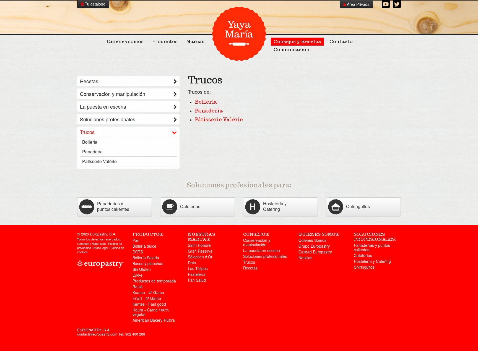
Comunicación (292, 49)
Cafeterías (363, 255)
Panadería (209, 111)
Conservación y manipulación (112, 93)
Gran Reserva (200, 251)
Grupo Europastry (314, 246)
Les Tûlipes (198, 268)
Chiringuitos (364, 267)
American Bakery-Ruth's (154, 320)
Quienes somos (125, 41)
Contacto (341, 41)
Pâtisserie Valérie (219, 119)
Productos (165, 41)
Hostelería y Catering (372, 261)
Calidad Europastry (315, 252)
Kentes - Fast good (149, 304)
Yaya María (239, 33)
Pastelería (197, 274)
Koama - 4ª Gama (148, 292)
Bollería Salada (146, 257)
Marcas (195, 41)
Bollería (206, 102)
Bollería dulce (144, 246)
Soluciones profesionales (107, 119)
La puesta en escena (103, 106)
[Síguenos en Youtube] (386, 4)
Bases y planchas (148, 263)
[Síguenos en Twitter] (397, 4)
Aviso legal (100, 247)
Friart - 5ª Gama (147, 298)
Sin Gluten (142, 269)
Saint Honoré (199, 245)
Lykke (137, 275)
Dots (192, 262)
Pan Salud (197, 280)
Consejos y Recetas (297, 41)
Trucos (87, 131)
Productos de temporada (154, 281)
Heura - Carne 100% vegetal (151, 312)
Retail (137, 286)
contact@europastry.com (97, 334)
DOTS (138, 252)
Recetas (89, 80)
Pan (136, 240)
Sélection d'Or (200, 257)
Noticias (305, 257)
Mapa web (99, 243)
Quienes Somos (312, 240)
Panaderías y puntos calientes (372, 247)
